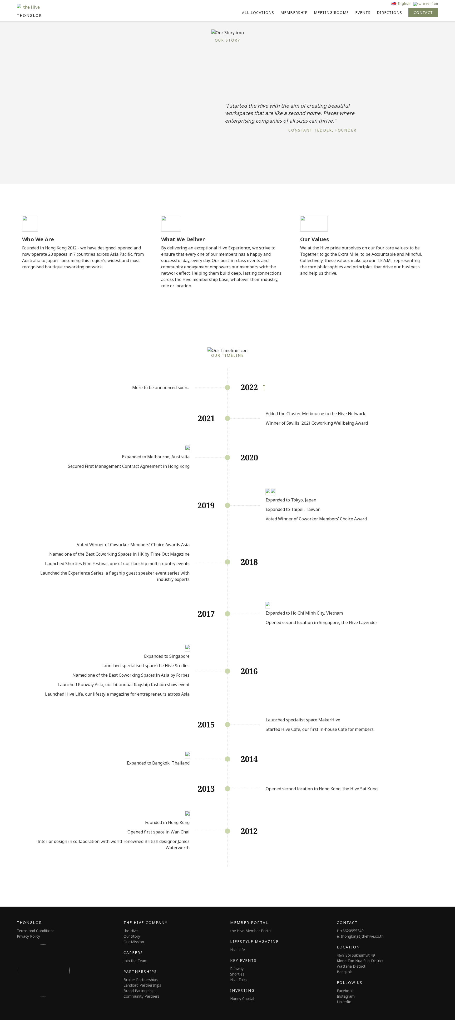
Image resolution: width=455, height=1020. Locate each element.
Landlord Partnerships (142, 985)
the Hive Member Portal (250, 930)
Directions (389, 12)
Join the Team (135, 960)
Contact (423, 12)
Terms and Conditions (36, 930)
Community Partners (141, 996)
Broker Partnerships (140, 979)
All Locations (258, 12)
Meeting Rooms (331, 12)
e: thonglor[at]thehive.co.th (360, 936)
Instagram (346, 996)
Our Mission (133, 941)
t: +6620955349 (350, 930)
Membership (294, 12)
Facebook (345, 990)
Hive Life (237, 949)
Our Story (131, 936)
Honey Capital (242, 998)
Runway (237, 968)
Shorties (237, 974)
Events (362, 12)
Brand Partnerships (139, 990)
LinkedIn (344, 1001)
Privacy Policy (28, 936)
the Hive (130, 930)
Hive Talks (238, 979)
